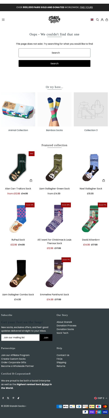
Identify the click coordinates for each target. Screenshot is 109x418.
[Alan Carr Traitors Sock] (18, 168)
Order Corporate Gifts (13, 362)
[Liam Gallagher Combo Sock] (18, 274)
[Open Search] (97, 19)
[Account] (102, 19)
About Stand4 (64, 322)
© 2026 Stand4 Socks (13, 406)
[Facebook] (3, 398)
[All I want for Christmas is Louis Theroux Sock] (54, 219)
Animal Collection (18, 130)
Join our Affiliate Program (15, 355)
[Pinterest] (13, 398)
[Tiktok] (18, 398)
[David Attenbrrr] (91, 219)
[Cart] (107, 19)
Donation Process (66, 325)
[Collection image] (91, 109)
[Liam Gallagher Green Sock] (54, 168)
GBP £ (101, 398)
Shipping (61, 362)
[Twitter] (8, 398)
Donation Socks (65, 329)
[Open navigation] (23, 19)
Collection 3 (91, 130)
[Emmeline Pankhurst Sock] (54, 274)
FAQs (59, 358)
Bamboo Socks (54, 130)
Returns (61, 366)
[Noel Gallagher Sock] (91, 168)
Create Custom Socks (13, 358)
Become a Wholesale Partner (17, 366)
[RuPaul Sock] (18, 219)
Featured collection (55, 145)
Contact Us (63, 355)
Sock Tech (62, 333)
